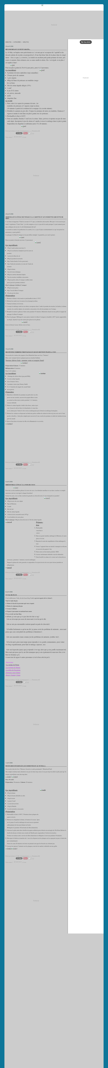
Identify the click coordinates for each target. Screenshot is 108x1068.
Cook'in (32, 598)
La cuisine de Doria (12, 665)
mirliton (8, 42)
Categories (17, 42)
